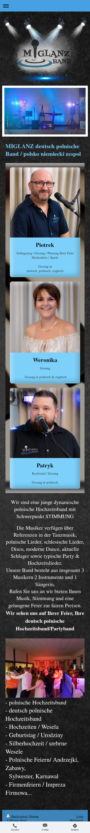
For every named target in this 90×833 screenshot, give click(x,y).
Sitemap (34, 816)
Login (79, 816)
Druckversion (19, 816)
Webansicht (76, 820)
